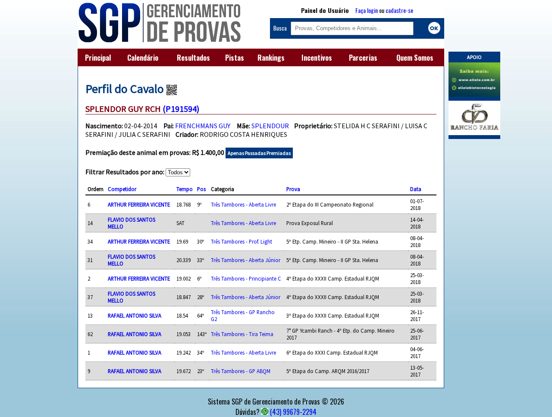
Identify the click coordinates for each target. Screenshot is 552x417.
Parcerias (363, 58)
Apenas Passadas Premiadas (259, 153)
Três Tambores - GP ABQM (240, 371)
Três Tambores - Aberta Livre (243, 204)
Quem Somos (414, 58)
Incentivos (316, 58)
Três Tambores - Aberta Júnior (245, 259)
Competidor (122, 188)
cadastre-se (399, 10)
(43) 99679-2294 (293, 412)
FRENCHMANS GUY (202, 125)
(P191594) (181, 108)
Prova (293, 188)
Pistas (234, 58)
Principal (98, 58)
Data (415, 188)
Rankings (271, 58)
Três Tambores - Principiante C (246, 278)
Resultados (193, 58)
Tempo (184, 188)
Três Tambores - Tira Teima (242, 334)
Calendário (142, 58)
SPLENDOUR (270, 125)
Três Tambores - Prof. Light (241, 241)
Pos (201, 188)
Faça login (366, 10)
